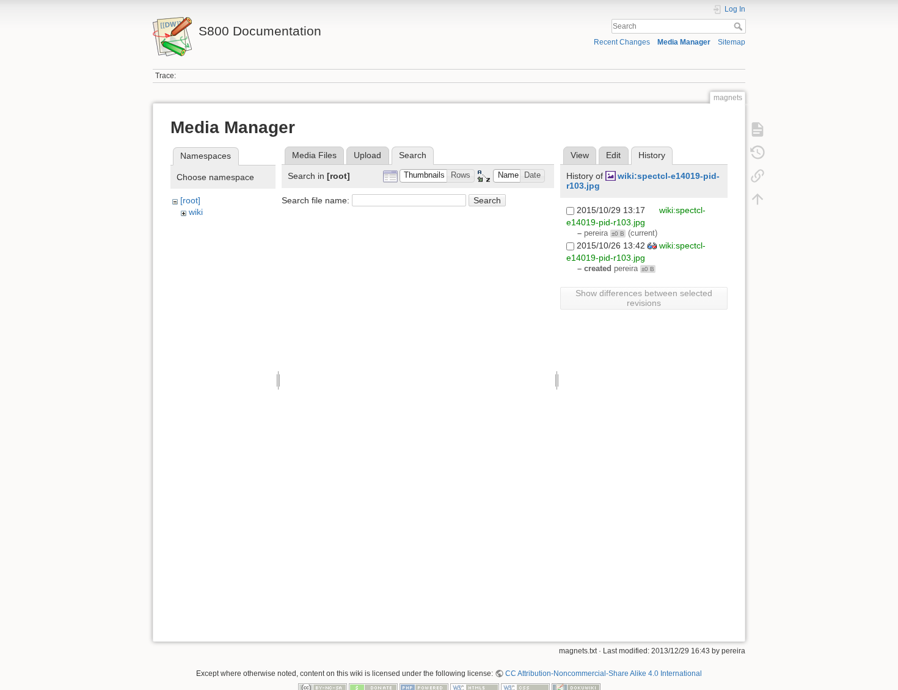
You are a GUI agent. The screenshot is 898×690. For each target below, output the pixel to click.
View (580, 155)
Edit (613, 155)
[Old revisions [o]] (757, 152)
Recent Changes (622, 42)
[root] (190, 200)
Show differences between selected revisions (643, 298)
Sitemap (731, 42)
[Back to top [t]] (757, 199)
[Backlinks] (757, 175)
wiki (196, 212)
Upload (367, 155)
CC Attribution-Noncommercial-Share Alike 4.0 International (603, 673)
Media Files (314, 155)
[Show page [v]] (757, 129)
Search (739, 26)
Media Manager (683, 42)
